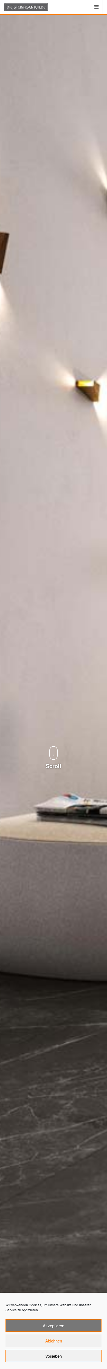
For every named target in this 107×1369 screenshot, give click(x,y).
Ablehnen (53, 1341)
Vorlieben (53, 1356)
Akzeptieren (53, 1325)
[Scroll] (53, 741)
